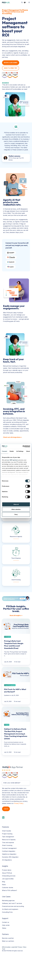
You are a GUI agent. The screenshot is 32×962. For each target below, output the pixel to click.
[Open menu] (29, 2)
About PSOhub (7, 873)
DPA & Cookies (6, 947)
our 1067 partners (12, 460)
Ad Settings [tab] (19, 451)
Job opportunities (8, 879)
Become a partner (8, 938)
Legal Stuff (14, 947)
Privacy (20, 947)
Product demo (6, 870)
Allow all (16, 504)
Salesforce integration (9, 854)
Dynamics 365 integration (10, 857)
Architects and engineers (10, 909)
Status (4, 928)
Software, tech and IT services (12, 903)
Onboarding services (8, 876)
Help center (6, 925)
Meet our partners (8, 941)
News (4, 884)
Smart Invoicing (7, 845)
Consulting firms (7, 912)
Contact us (5, 922)
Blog (3, 882)
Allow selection (16, 509)
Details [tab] (12, 451)
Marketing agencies (8, 900)
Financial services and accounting (13, 906)
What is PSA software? (9, 890)
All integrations (7, 860)
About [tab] (28, 451)
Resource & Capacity (9, 839)
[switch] (27, 486)
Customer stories (7, 887)
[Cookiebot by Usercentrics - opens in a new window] (23, 446)
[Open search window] (22, 2)
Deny (16, 514)
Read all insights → (16, 615)
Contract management (9, 848)
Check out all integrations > (12, 437)
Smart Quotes (6, 831)
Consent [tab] (4, 451)
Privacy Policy (18, 803)
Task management (8, 837)
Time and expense (8, 842)
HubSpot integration (8, 851)
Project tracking (7, 834)
